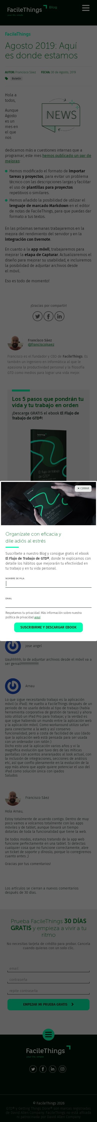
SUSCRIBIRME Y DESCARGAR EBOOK (48, 627)
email (8, 598)
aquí (37, 617)
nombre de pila (14, 578)
